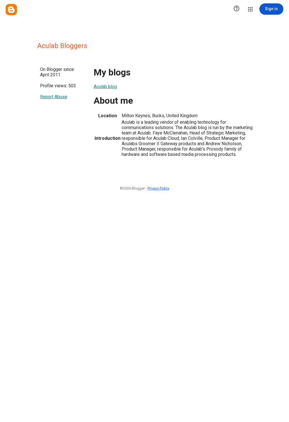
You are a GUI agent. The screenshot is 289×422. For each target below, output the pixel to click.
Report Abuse (53, 96)
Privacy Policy (158, 188)
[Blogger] (11, 9)
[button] (236, 9)
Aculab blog (105, 86)
